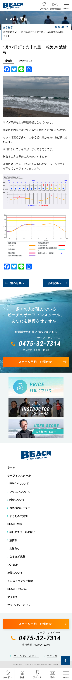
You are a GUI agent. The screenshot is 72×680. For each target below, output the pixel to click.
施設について (15, 572)
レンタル (12, 564)
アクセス (12, 597)
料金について (17, 499)
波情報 (13, 540)
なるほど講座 (17, 556)
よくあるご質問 (18, 516)
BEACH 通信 (14, 523)
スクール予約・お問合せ (35, 361)
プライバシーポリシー (20, 605)
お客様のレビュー (19, 507)
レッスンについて (19, 491)
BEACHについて (19, 483)
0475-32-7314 (40, 344)
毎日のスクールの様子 (22, 532)
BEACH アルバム (17, 588)
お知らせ (14, 548)
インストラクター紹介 (20, 580)
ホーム (11, 467)
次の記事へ (55, 283)
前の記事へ (17, 283)
